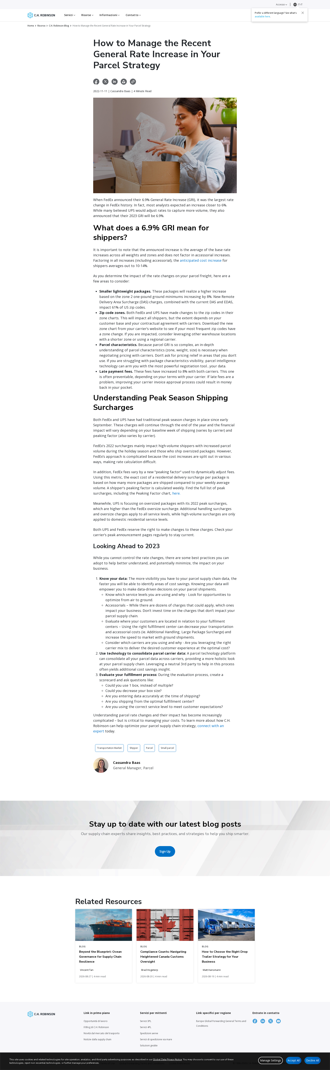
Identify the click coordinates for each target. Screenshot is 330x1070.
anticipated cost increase (201, 260)
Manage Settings (270, 1060)
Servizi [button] (69, 15)
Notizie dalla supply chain (97, 1039)
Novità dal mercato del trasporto (102, 1033)
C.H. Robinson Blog (59, 25)
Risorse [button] (86, 15)
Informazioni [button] (108, 15)
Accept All (294, 1060)
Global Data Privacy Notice (167, 1059)
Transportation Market (109, 748)
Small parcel (167, 748)
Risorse (41, 25)
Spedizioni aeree (149, 1033)
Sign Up (165, 851)
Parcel (149, 748)
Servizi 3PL (145, 1021)
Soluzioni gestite (149, 1045)
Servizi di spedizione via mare (156, 1039)
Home (31, 25)
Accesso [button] (281, 4)
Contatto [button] (132, 15)
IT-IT (300, 4)
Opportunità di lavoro (96, 1021)
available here (262, 16)
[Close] (302, 12)
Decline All (312, 1060)
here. (176, 493)
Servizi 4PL (145, 1027)
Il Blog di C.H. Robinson (96, 1027)
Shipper (134, 748)
